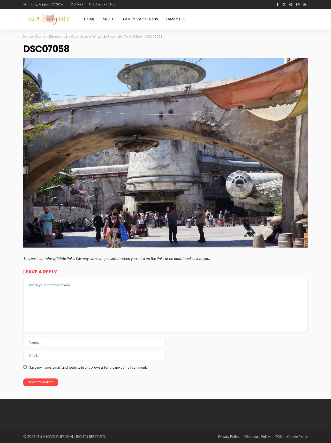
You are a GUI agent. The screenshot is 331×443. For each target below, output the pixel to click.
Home (89, 19)
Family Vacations (140, 19)
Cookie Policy (297, 436)
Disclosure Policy (102, 4)
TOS (278, 436)
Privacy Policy (228, 436)
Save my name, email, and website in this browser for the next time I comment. (88, 367)
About (108, 19)
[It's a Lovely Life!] (49, 19)
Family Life (175, 19)
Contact (77, 4)
